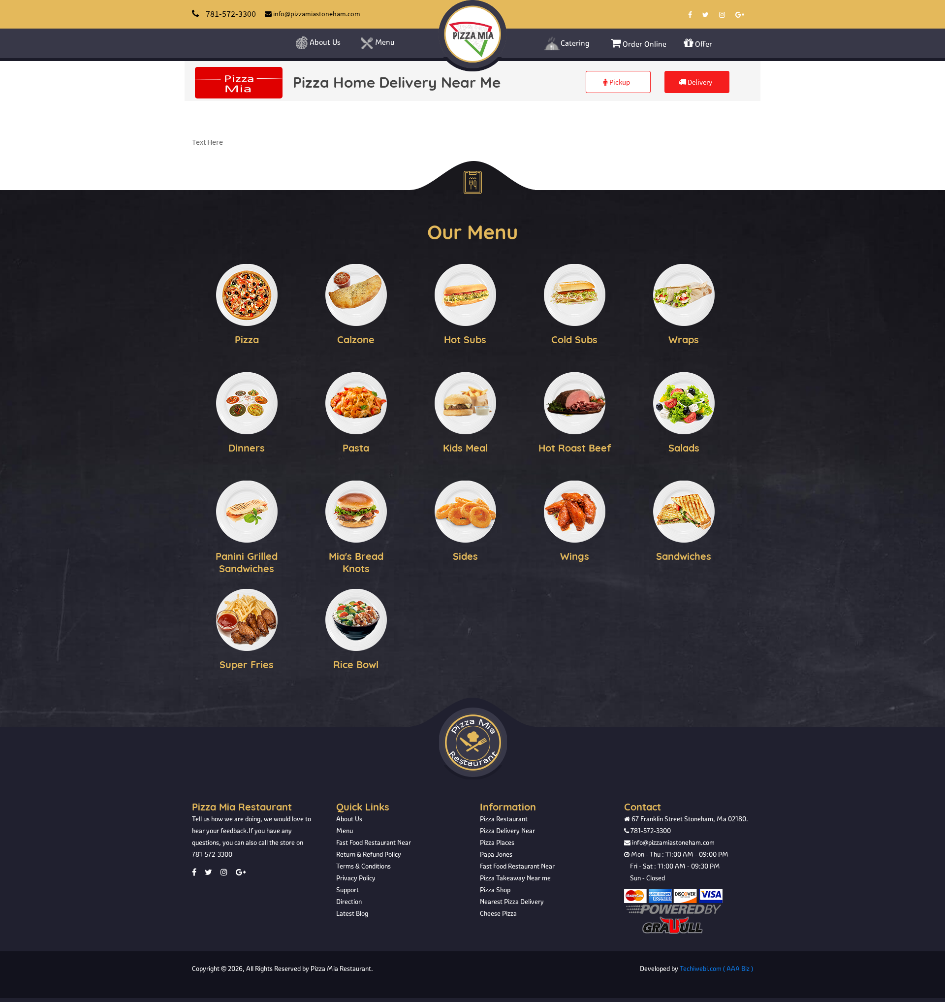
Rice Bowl (355, 664)
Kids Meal (465, 448)
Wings (574, 556)
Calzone (356, 339)
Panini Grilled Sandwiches (247, 562)
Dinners (246, 448)
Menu (384, 42)
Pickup (619, 82)
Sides (465, 556)
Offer (702, 44)
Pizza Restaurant (504, 819)
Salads (683, 448)
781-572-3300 (212, 854)
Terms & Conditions (363, 866)
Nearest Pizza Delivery (512, 901)
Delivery (699, 82)
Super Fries (247, 664)
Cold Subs (574, 339)
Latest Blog (352, 913)
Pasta (356, 448)
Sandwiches (683, 556)
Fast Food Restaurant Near (373, 842)
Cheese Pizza (498, 913)
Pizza (247, 339)
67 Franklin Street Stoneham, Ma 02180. (689, 819)
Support (347, 890)
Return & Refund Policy (368, 854)
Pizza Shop (495, 890)
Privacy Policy (356, 878)
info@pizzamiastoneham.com (672, 842)
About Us (324, 42)
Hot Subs (465, 339)
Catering (575, 43)
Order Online (643, 44)
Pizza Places (497, 842)
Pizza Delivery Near (507, 831)
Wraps (683, 339)
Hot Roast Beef (574, 448)
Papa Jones (496, 854)
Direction (349, 901)
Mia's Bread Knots (356, 562)
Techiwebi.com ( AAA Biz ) (716, 968)
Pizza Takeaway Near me (515, 878)
